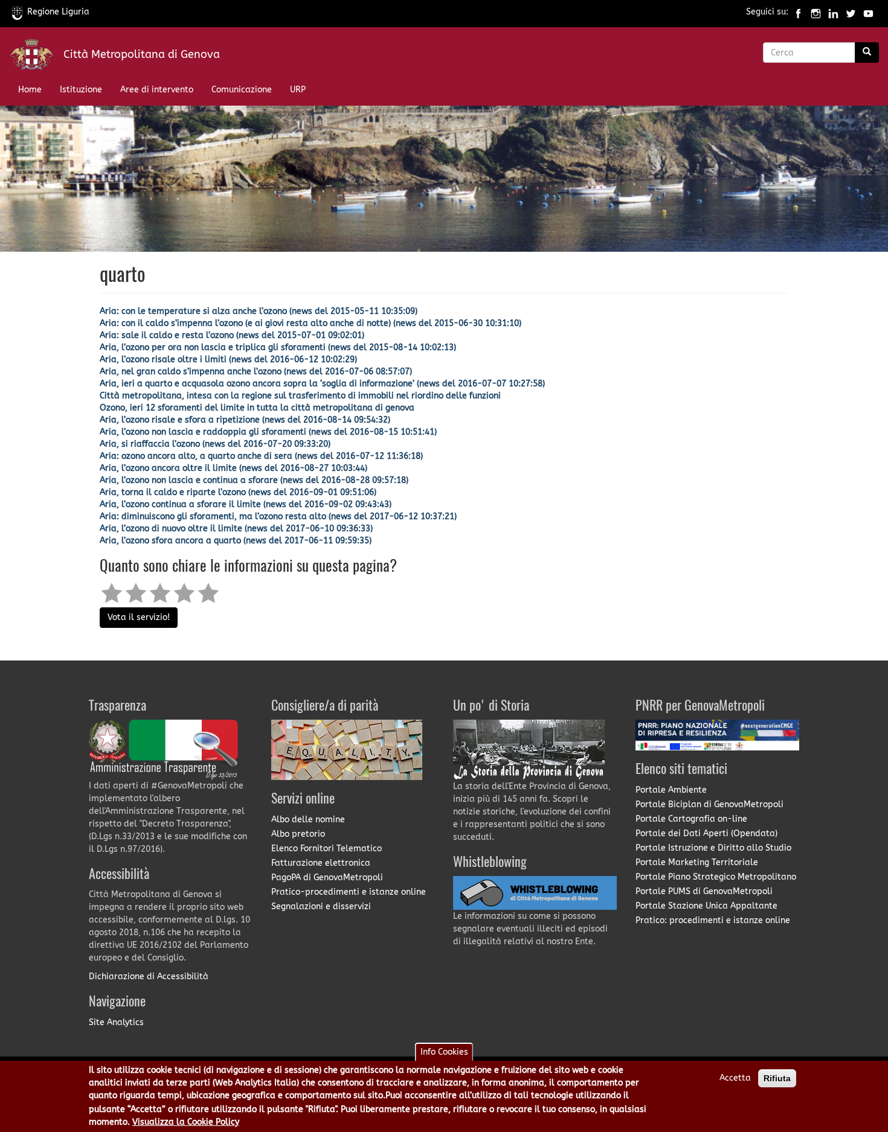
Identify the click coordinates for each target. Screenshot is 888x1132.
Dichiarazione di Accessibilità (148, 976)
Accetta (735, 1078)
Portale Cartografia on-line (691, 819)
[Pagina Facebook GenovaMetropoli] (798, 12)
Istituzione (81, 90)
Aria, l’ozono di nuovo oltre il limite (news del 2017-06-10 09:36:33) (236, 528)
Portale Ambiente (671, 790)
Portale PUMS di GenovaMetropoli (704, 891)
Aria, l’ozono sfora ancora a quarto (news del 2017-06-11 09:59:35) (236, 541)
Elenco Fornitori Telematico (326, 848)
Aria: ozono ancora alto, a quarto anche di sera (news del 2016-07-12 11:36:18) (261, 456)
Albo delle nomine (308, 819)
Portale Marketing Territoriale (696, 862)
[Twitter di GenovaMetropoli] (850, 12)
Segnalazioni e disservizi (321, 906)
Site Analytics (116, 1022)
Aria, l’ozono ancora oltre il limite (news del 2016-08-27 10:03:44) (233, 468)
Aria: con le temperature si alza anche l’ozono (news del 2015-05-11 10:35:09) (258, 311)
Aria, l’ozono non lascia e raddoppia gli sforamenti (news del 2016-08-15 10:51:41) (268, 432)
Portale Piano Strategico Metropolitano (715, 877)
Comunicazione (241, 90)
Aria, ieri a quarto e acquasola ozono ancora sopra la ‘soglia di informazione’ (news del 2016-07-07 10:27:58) (322, 384)
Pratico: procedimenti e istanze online (712, 920)
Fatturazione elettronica (320, 863)
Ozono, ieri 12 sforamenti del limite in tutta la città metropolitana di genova (257, 408)
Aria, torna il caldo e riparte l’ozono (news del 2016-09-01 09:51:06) (238, 492)
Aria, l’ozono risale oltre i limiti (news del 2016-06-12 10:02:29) (228, 359)
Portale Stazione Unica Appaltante (706, 906)
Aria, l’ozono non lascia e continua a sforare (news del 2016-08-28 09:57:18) (254, 480)
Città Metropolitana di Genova (141, 54)
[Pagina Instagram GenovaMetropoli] (815, 12)
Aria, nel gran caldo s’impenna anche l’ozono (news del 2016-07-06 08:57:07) (256, 371)
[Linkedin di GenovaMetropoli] (833, 12)
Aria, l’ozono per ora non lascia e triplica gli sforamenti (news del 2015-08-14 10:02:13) (278, 347)
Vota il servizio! (139, 617)
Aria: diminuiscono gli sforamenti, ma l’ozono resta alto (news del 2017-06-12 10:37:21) (278, 516)
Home (30, 90)
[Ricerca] (867, 52)
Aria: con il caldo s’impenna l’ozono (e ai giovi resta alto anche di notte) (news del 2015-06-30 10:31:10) (310, 323)
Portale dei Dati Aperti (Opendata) (706, 833)
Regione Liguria (58, 12)
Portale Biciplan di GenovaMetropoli (709, 804)
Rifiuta (777, 1078)
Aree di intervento (156, 90)
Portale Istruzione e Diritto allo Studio (713, 848)
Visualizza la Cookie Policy (185, 1122)
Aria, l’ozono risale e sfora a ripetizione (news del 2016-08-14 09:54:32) (245, 420)
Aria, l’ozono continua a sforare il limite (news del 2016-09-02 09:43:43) (245, 504)
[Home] (36, 57)
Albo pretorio (298, 834)
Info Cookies (444, 1052)
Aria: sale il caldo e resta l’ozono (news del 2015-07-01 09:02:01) (232, 335)
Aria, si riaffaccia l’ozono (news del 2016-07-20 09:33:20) (215, 444)
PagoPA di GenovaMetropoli (327, 877)
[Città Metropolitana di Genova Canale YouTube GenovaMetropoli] (868, 12)
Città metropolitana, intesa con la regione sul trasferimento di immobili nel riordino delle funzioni (300, 396)
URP (298, 90)
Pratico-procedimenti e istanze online (348, 892)
